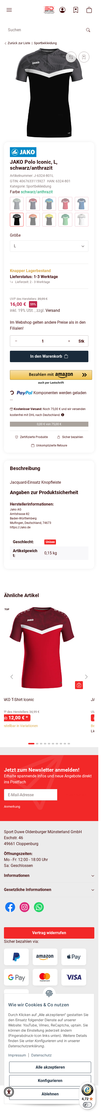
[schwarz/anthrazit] (17, 219)
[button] (9, 10)
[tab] (31, 743)
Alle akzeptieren (50, 1067)
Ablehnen (50, 1094)
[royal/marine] (81, 204)
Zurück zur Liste (18, 43)
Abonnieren (75, 794)
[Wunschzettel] (76, 10)
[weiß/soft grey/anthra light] (81, 219)
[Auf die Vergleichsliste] (71, 57)
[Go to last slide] (12, 677)
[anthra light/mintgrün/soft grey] (17, 204)
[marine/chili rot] (33, 204)
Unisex (50, 542)
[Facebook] (10, 906)
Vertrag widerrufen (49, 932)
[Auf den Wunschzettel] (83, 57)
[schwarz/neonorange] (33, 219)
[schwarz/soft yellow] (49, 219)
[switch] (87, 1105)
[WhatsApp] (39, 906)
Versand (53, 310)
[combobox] (49, 246)
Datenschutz (41, 1055)
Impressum (17, 1055)
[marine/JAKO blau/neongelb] (49, 204)
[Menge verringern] (16, 341)
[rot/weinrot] (65, 204)
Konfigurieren (50, 1080)
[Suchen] (88, 29)
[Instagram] (24, 906)
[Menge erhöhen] (69, 341)
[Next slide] (86, 677)
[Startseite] (49, 10)
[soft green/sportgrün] (65, 219)
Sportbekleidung (38, 186)
